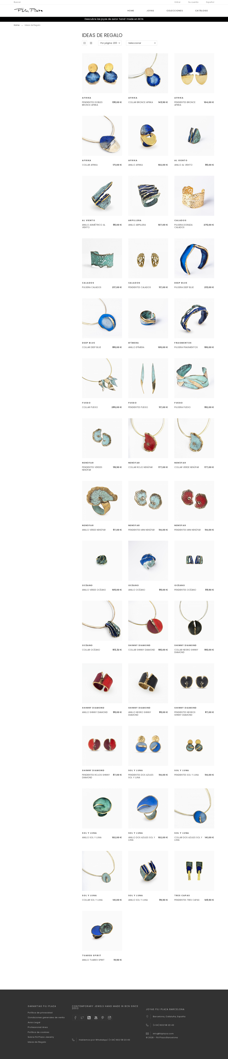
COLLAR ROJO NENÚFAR (140, 467)
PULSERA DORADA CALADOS (183, 226)
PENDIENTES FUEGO (138, 407)
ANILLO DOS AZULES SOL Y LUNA (141, 839)
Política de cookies (38, 1032)
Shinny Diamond (139, 645)
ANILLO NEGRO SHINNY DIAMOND (139, 713)
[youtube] (96, 1017)
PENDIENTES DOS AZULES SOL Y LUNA (140, 776)
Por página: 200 (109, 43)
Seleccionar (134, 43)
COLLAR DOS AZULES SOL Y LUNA (188, 839)
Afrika (86, 97)
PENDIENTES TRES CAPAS (186, 899)
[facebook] (75, 1017)
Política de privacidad (40, 1012)
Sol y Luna (135, 770)
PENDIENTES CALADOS (139, 287)
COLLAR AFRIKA (90, 164)
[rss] (89, 1017)
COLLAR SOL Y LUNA (92, 899)
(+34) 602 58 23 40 (119, 1039)
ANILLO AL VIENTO (183, 164)
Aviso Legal (34, 1022)
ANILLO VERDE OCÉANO (94, 589)
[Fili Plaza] (28, 10)
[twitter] (82, 1017)
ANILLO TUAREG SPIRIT (93, 959)
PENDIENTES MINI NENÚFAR (141, 529)
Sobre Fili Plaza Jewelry (41, 1037)
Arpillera (135, 220)
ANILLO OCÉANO (136, 589)
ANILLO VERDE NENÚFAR (94, 529)
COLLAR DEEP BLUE (91, 347)
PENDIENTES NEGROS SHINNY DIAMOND (184, 713)
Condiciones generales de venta (46, 1017)
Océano (87, 585)
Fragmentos (183, 342)
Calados (180, 220)
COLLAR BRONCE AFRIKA (140, 102)
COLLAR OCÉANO (91, 649)
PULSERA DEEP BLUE (184, 287)
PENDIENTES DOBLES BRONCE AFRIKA (92, 103)
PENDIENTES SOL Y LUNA (186, 774)
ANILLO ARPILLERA (137, 224)
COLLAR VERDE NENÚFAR (186, 467)
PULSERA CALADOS (91, 287)
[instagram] (109, 1017)
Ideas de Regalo (37, 1042)
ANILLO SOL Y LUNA (91, 837)
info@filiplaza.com (163, 1033)
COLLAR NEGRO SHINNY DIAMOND (186, 651)
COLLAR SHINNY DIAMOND (141, 649)
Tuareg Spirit (91, 955)
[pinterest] (102, 1017)
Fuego (86, 402)
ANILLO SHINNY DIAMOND (95, 712)
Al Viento (180, 160)
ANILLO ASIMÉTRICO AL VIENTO (93, 226)
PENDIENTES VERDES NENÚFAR (92, 468)
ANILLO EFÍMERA (136, 347)
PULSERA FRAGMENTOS (186, 347)
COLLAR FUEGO (90, 407)
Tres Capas (182, 895)
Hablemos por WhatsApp (93, 1039)
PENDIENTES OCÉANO (185, 589)
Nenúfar (88, 462)
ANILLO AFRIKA (135, 164)
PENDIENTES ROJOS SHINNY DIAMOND (96, 776)
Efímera (133, 342)
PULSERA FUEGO (182, 407)
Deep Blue (180, 282)
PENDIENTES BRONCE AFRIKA (184, 103)
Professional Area (38, 1027)
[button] (84, 43)
